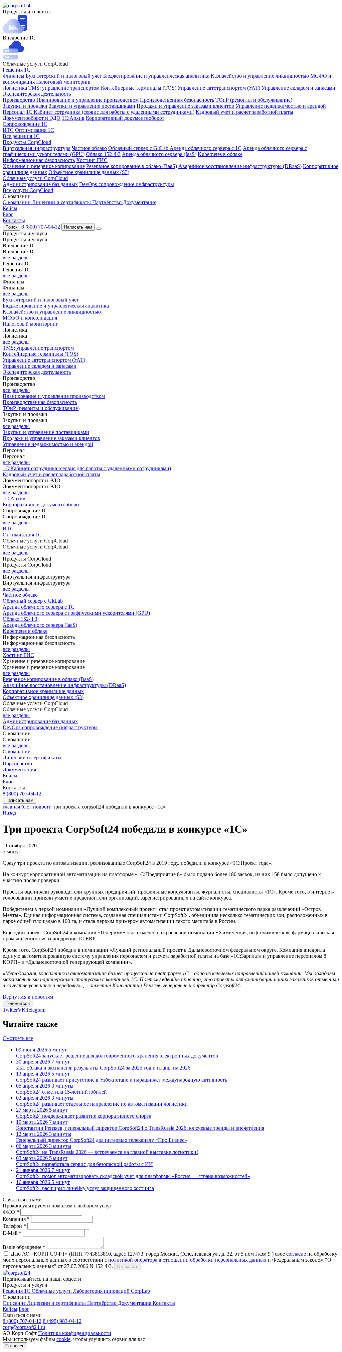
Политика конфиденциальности (74, 1333)
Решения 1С (16, 70)
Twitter (10, 1010)
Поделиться (17, 1003)
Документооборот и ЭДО (31, 118)
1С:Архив (73, 118)
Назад (9, 813)
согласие (296, 1254)
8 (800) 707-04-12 (41, 227)
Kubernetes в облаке (220, 154)
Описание (15, 1303)
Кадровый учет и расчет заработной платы (244, 112)
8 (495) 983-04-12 (62, 1321)
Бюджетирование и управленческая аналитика (156, 76)
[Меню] (99, 229)
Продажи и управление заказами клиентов (185, 106)
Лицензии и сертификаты (62, 202)
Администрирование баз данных (40, 184)
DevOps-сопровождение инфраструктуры (126, 184)
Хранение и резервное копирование (44, 166)
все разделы (16, 257)
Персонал (14, 112)
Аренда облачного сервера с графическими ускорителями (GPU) (76, 613)
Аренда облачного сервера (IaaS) (159, 154)
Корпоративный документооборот (125, 118)
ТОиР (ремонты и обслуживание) (253, 100)
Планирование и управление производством (87, 100)
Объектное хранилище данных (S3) (88, 172)
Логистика (15, 88)
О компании (17, 202)
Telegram (35, 1010)
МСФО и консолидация (30, 318)
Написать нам (78, 227)
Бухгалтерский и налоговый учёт (64, 76)
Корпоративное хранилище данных (43, 691)
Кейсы (10, 208)
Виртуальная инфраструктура (36, 148)
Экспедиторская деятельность (37, 94)
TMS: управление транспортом (64, 88)
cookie (63, 1339)
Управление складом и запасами (298, 88)
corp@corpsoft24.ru (24, 1327)
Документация (139, 202)
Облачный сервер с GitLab (139, 148)
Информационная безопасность (39, 160)
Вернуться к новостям (28, 997)
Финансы (13, 76)
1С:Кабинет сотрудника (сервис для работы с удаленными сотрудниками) (110, 112)
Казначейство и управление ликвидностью (260, 76)
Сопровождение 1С (25, 124)
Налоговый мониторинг (64, 82)
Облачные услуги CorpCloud (35, 178)
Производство (19, 100)
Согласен (14, 1345)
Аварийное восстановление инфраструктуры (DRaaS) (240, 166)
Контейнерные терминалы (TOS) (138, 88)
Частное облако (89, 148)
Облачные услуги (52, 1291)
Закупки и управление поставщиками (92, 106)
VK (22, 1010)
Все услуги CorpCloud (28, 190)
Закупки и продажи (25, 106)
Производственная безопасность (177, 100)
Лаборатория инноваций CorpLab (111, 1291)
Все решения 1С (21, 136)
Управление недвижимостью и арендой (280, 106)
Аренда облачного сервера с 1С (205, 148)
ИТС (8, 130)
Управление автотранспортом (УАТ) (219, 88)
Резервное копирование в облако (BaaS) (131, 166)
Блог (8, 214)
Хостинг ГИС (92, 160)
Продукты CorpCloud (27, 142)
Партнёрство (107, 202)
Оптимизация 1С (34, 130)
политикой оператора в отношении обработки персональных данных (187, 1260)
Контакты (14, 220)
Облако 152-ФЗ (103, 154)
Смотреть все (18, 1038)
